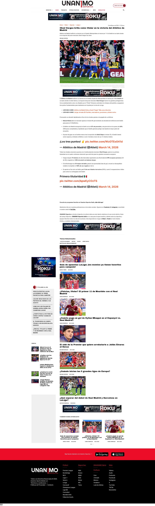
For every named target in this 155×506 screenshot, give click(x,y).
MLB (79, 478)
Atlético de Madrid (65, 241)
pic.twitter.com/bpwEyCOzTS (78, 180)
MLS (64, 475)
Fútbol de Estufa (74, 10)
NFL (79, 482)
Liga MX (65, 490)
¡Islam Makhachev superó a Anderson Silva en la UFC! (47, 366)
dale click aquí (99, 202)
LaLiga (78, 25)
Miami (57, 10)
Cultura (97, 470)
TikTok (111, 487)
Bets (94, 10)
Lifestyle (96, 478)
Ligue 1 (65, 478)
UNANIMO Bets (100, 465)
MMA (80, 475)
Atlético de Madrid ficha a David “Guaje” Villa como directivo (92, 110)
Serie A (65, 480)
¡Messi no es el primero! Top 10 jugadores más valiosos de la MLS (47, 349)
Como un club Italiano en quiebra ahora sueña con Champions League (41, 308)
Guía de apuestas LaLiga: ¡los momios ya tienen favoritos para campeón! (69, 437)
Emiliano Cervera (64, 38)
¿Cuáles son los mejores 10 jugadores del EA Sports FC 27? (46, 357)
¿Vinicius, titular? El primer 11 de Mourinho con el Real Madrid (92, 437)
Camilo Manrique (64, 296)
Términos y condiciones (38, 483)
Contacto (50, 485)
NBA (79, 470)
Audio (111, 473)
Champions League (69, 487)
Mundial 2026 (67, 495)
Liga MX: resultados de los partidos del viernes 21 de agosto (42, 301)
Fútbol (66, 25)
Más (111, 465)
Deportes (72, 25)
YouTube (112, 485)
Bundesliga (66, 473)
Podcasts (64, 10)
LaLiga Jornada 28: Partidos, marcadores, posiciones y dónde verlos (95, 112)
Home (61, 25)
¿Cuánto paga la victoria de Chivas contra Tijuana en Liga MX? (42, 316)
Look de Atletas (98, 485)
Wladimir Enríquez (64, 349)
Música (96, 480)
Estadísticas (85, 10)
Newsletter (101, 10)
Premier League (68, 470)
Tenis (80, 485)
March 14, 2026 (108, 147)
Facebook (106, 207)
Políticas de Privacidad (38, 485)
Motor (80, 480)
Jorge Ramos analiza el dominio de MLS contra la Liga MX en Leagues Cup (46, 382)
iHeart (104, 219)
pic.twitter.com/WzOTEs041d (104, 141)
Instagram (114, 207)
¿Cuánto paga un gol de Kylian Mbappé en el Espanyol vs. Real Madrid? (114, 437)
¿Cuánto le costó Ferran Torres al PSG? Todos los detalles (46, 374)
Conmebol (66, 492)
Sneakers (97, 482)
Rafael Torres (63, 269)
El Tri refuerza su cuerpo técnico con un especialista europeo (42, 323)
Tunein (109, 219)
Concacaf (66, 485)
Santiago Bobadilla (64, 403)
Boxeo (80, 473)
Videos (111, 470)
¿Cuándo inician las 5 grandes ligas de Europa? (85, 371)
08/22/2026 (70, 269)
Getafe (73, 241)
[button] (91, 444)
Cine (95, 475)
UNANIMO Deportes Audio (79, 216)
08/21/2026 (71, 296)
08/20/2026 (73, 403)
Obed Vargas (86, 241)
